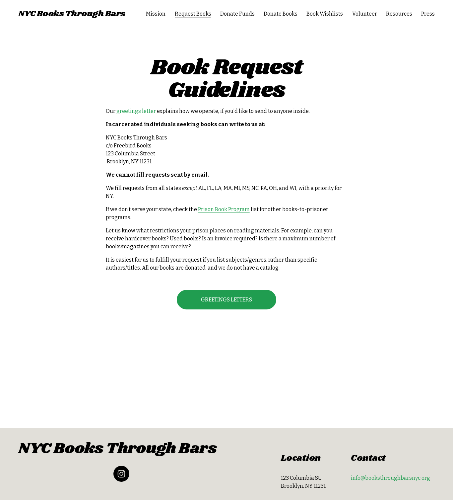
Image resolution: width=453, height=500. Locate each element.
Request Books (193, 14)
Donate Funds (237, 14)
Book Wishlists (324, 14)
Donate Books (280, 14)
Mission (155, 14)
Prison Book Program (224, 209)
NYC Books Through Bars (71, 14)
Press (428, 14)
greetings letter (136, 111)
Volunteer (364, 14)
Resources (399, 14)
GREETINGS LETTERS (226, 299)
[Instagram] (121, 474)
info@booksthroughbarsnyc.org (390, 478)
